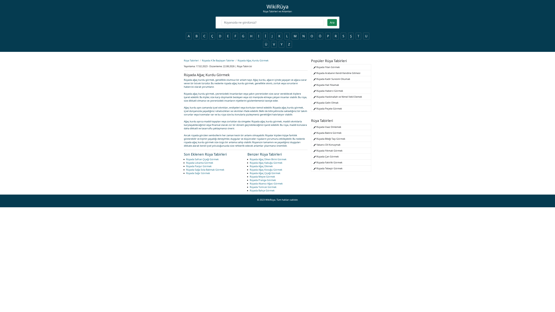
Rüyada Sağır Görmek (198, 173)
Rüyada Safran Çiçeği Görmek (202, 159)
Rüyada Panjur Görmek (199, 166)
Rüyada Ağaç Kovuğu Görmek (266, 169)
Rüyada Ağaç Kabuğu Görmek (266, 162)
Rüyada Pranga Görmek (263, 180)
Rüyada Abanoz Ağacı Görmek (266, 183)
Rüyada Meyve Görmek (262, 176)
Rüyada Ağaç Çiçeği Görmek (265, 173)
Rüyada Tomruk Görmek (263, 187)
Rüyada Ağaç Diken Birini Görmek (268, 159)
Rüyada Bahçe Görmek (262, 190)
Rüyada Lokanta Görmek (199, 162)
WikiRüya (277, 6)
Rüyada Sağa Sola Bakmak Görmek (205, 169)
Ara (332, 22)
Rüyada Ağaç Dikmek (261, 166)
